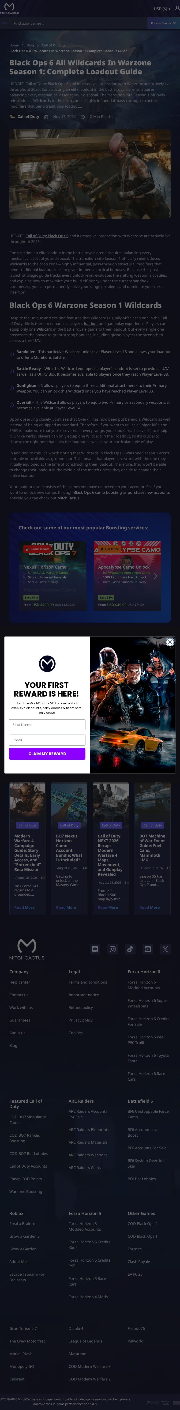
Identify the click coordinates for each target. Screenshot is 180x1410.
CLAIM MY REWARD (47, 753)
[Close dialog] (170, 642)
